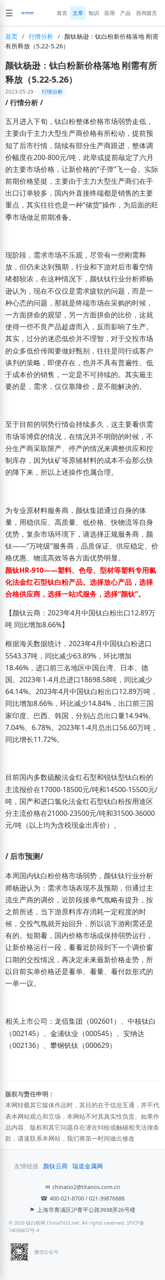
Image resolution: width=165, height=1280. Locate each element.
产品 (125, 13)
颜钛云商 (55, 1166)
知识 (93, 13)
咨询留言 (146, 13)
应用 (109, 13)
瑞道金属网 (87, 1166)
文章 (78, 13)
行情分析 (41, 36)
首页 (62, 13)
